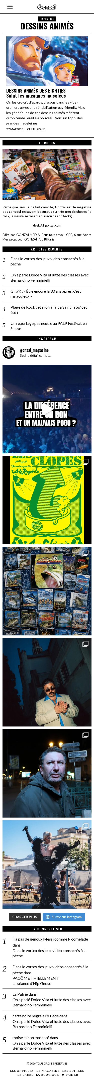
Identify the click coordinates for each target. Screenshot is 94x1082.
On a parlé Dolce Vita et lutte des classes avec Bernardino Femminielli (50, 277)
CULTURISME (36, 129)
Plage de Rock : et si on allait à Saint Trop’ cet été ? (49, 310)
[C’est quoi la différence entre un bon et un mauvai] (47, 409)
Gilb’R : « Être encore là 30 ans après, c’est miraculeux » (46, 294)
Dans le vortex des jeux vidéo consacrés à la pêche (47, 261)
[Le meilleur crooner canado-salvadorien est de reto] (47, 682)
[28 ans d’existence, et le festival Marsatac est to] (47, 864)
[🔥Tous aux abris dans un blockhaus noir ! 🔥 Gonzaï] (47, 500)
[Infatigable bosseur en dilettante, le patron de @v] (47, 773)
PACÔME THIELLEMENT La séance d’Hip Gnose (36, 981)
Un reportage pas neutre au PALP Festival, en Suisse (49, 326)
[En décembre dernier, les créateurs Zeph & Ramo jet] (47, 591)
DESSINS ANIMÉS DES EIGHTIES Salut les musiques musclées (36, 93)
